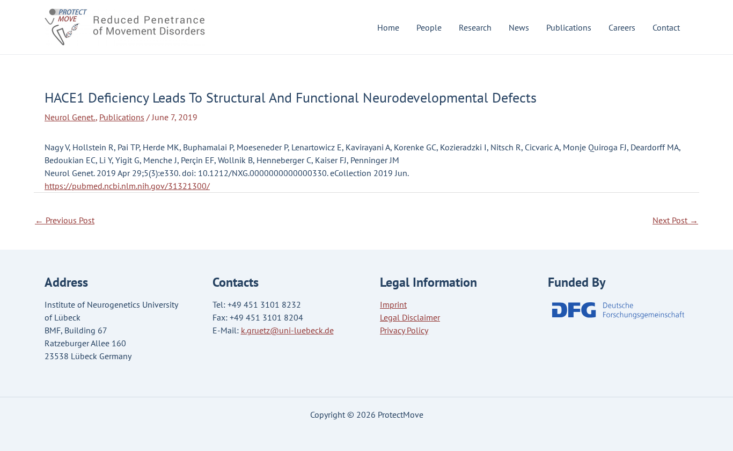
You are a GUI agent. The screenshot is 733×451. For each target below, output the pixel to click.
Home (388, 27)
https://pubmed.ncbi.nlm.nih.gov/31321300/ (127, 185)
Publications (568, 27)
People (429, 27)
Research (475, 27)
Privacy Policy (404, 330)
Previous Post (64, 220)
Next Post (675, 220)
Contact (666, 27)
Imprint (393, 304)
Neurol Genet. (70, 117)
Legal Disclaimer (410, 317)
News (519, 27)
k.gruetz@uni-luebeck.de (287, 330)
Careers (622, 27)
